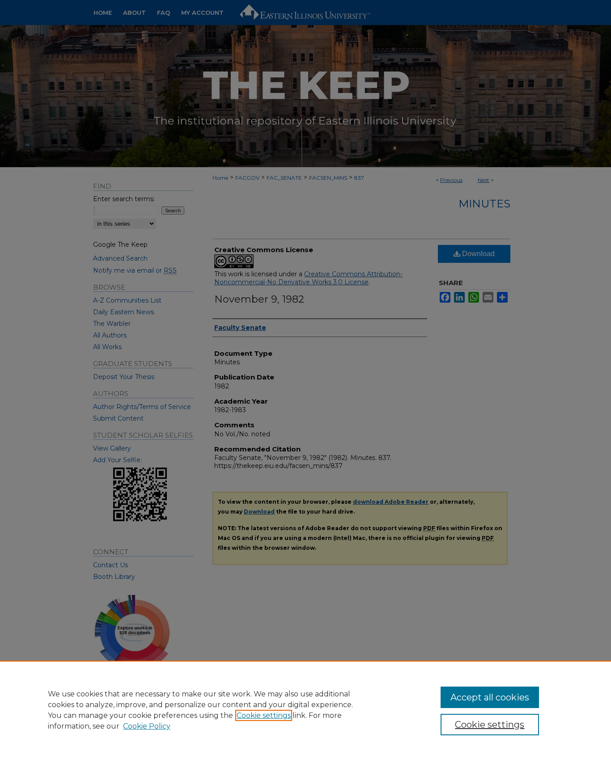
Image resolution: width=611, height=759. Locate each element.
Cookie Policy (146, 726)
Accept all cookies (489, 697)
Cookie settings (264, 715)
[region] (305, 710)
